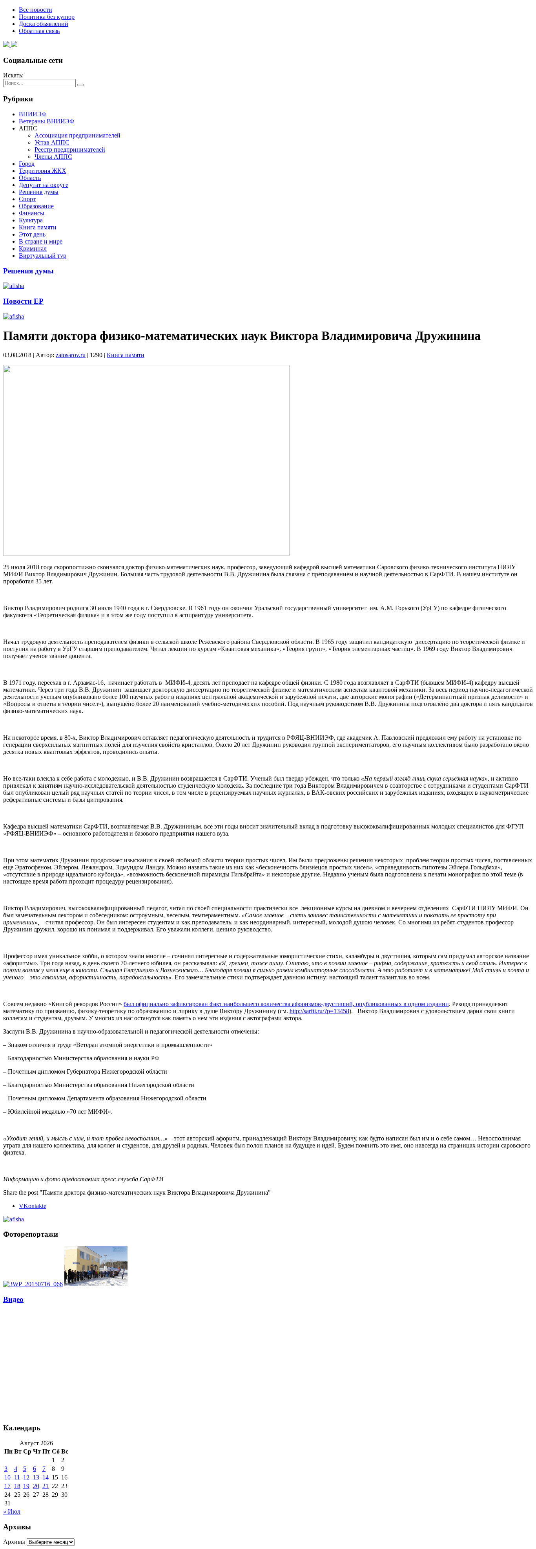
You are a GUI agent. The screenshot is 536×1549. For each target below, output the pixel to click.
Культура (31, 220)
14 (45, 1477)
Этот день (32, 234)
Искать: (13, 75)
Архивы (14, 1541)
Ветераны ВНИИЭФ (47, 121)
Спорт (27, 199)
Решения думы (38, 192)
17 (7, 1486)
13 (36, 1477)
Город (27, 163)
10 (7, 1477)
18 (17, 1486)
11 (17, 1477)
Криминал (33, 248)
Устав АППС (52, 142)
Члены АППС (53, 156)
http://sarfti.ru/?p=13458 (319, 1011)
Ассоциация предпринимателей (77, 135)
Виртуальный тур (42, 255)
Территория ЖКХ (42, 170)
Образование (36, 206)
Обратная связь (39, 30)
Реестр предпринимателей (70, 149)
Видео (13, 1299)
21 (45, 1486)
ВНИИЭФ (33, 114)
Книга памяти (38, 227)
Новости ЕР (23, 301)
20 (36, 1486)
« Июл (11, 1511)
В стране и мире (40, 241)
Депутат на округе (43, 184)
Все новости (35, 9)
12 (26, 1477)
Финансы (31, 213)
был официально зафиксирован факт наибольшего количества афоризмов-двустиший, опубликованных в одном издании (286, 1004)
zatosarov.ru (71, 355)
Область (30, 177)
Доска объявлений (43, 23)
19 (26, 1486)
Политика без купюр (47, 16)
